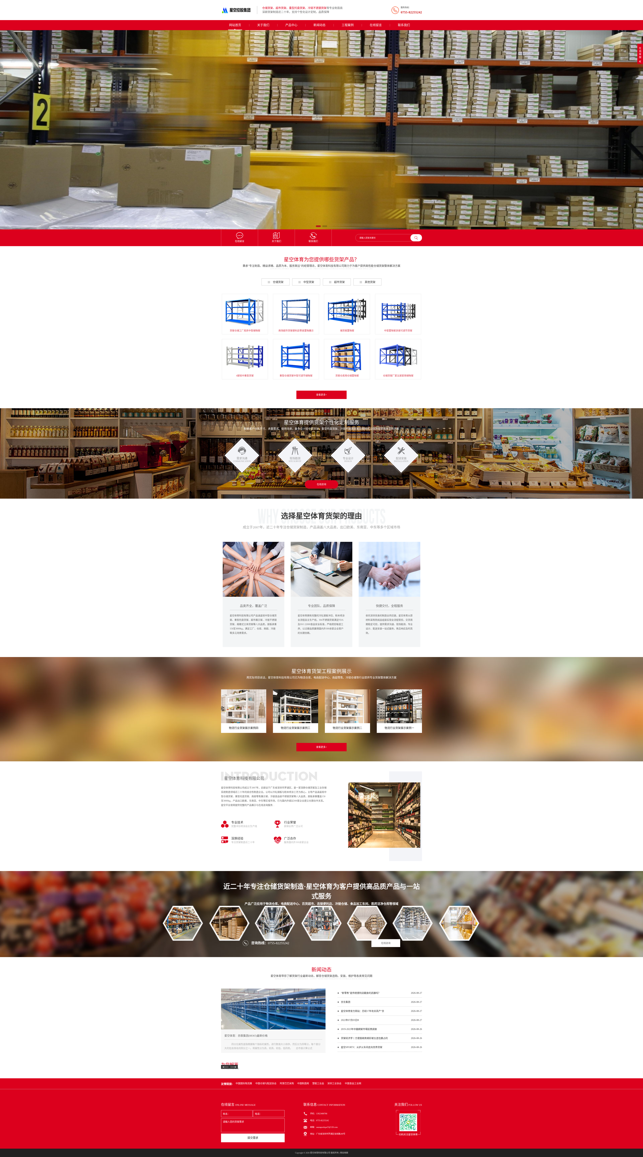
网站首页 (235, 25)
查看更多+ (321, 394)
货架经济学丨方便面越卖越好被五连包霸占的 (364, 1038)
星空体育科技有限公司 (320, 1153)
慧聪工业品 (318, 1083)
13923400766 (321, 1113)
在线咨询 (321, 484)
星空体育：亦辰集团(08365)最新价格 (246, 1035)
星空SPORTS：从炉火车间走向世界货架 (361, 1047)
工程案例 (348, 25)
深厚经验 (237, 838)
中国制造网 (303, 1083)
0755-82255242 (278, 943)
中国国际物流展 (244, 1083)
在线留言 (376, 25)
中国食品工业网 (353, 1083)
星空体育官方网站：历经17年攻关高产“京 (362, 1011)
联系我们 (404, 25)
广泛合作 (290, 838)
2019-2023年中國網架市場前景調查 (359, 1029)
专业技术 (237, 822)
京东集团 (345, 1002)
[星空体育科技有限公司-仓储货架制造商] (238, 10)
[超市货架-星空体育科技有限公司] (321, 129)
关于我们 (263, 25)
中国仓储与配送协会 (265, 1083)
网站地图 (344, 1153)
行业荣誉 (290, 822)
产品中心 (291, 25)
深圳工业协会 (334, 1083)
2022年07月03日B (350, 1020)
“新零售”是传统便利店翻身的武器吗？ (360, 993)
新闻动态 (319, 25)
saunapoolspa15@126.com (327, 1127)
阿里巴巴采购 (287, 1083)
